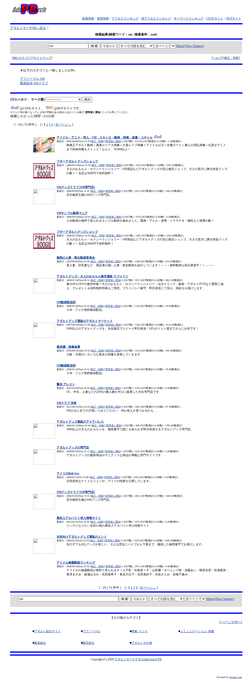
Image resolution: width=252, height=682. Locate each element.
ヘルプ (217, 58)
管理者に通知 (113, 141)
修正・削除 (231, 58)
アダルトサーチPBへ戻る (28, 28)
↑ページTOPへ (230, 622)
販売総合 (88, 643)
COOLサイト (214, 18)
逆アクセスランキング (156, 18)
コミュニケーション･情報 (197, 631)
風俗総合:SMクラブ (34, 83)
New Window (194, 46)
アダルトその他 (141, 643)
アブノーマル (91, 631)
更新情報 (103, 18)
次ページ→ (63, 124)
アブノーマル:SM (32, 79)
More (180, 46)
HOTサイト (233, 18)
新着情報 (88, 18)
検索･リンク (139, 631)
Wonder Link (235, 677)
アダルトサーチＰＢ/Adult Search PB (137, 659)
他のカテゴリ (22, 58)
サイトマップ (42, 58)
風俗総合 (40, 643)
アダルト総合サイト (47, 631)
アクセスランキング (125, 18)
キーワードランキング (188, 18)
